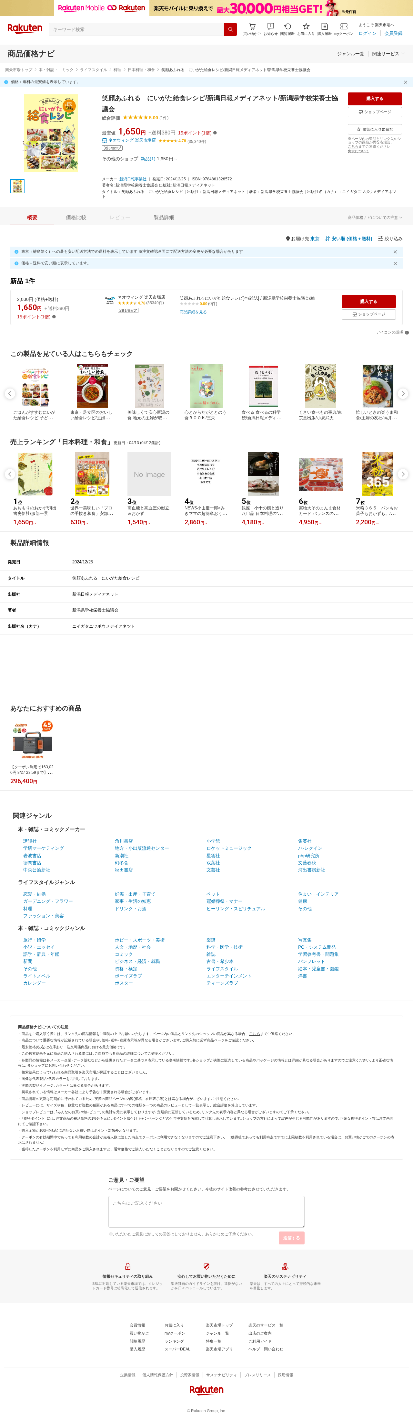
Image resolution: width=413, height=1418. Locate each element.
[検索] (230, 29)
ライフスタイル (93, 70)
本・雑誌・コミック (56, 70)
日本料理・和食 (141, 70)
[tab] (32, 217)
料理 (117, 70)
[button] (271, 29)
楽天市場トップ (18, 70)
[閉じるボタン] (406, 82)
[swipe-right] (403, 394)
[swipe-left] (10, 394)
